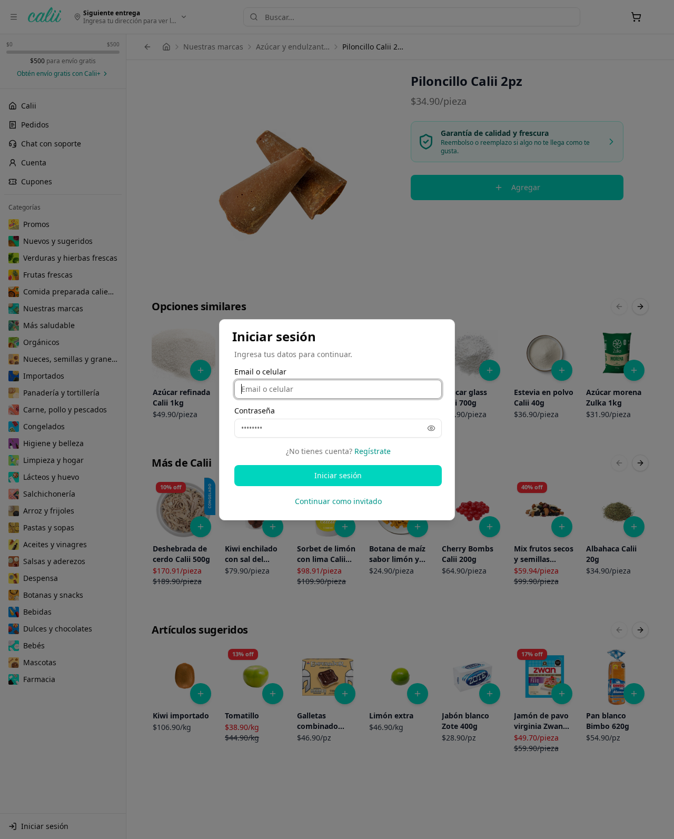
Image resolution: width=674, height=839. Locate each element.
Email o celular (260, 372)
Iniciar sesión (338, 475)
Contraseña (254, 410)
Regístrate (372, 451)
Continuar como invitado (338, 501)
